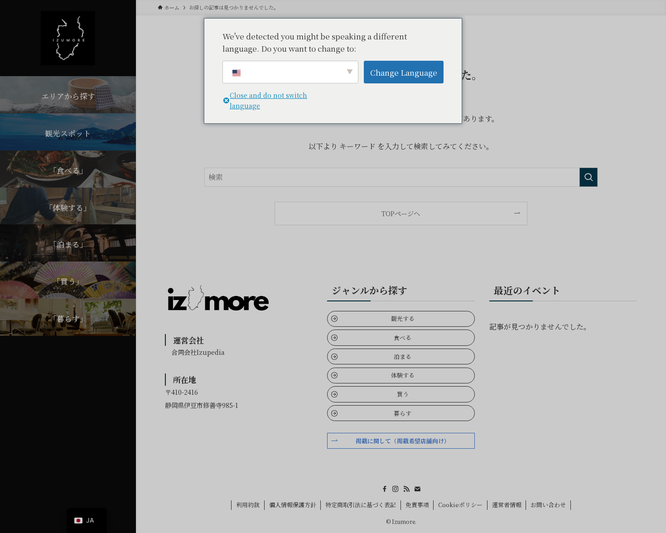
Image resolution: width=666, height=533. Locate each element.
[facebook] (385, 489)
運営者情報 (506, 504)
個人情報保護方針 (292, 504)
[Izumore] (68, 38)
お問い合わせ (548, 504)
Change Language (403, 72)
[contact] (417, 489)
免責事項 (417, 504)
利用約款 (248, 504)
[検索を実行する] (588, 177)
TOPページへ (400, 213)
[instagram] (395, 489)
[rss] (406, 489)
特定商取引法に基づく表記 (360, 504)
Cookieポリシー (460, 504)
